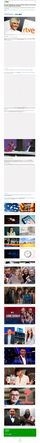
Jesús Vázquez (22, 0)
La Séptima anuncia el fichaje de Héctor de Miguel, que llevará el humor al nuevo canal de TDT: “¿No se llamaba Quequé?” (18, 405)
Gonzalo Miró (27, 0)
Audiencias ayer (34, 0)
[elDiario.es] (7, 431)
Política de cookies (20, 440)
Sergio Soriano (5, 345)
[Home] (6, 1)
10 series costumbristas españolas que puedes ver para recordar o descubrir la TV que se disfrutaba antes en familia (19, 284)
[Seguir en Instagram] (8, 434)
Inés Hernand (32, 0)
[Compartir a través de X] (19, 14)
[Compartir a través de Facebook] (17, 14)
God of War (30, 0)
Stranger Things (18, 0)
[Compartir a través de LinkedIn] (21, 14)
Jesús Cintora (15, 0)
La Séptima (11, 0)
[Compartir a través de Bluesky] (18, 14)
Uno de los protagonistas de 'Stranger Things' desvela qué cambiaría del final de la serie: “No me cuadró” (17, 304)
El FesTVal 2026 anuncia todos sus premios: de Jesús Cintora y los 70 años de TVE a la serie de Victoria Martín (18, 344)
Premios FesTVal (20, 0)
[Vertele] (7, 430)
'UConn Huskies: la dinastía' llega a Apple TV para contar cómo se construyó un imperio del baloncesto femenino (19, 324)
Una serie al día (25, 0)
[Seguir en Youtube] (9, 434)
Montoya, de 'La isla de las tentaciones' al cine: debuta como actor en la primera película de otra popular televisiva (19, 385)
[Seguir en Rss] (11, 434)
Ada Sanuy (5, 325)
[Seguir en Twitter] (5, 434)
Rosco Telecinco (14, 0)
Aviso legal (20, 439)
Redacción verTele (6, 36)
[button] (35, 1)
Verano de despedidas (9, 0)
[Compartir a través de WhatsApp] (15, 14)
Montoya (28, 0)
